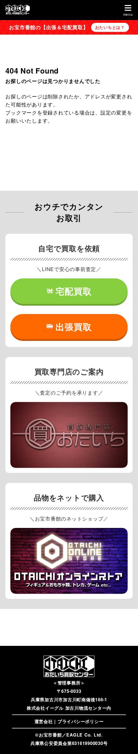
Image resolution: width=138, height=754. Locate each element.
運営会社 (43, 721)
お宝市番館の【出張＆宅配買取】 (48, 27)
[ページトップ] (124, 740)
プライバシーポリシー (81, 721)
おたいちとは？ (110, 27)
